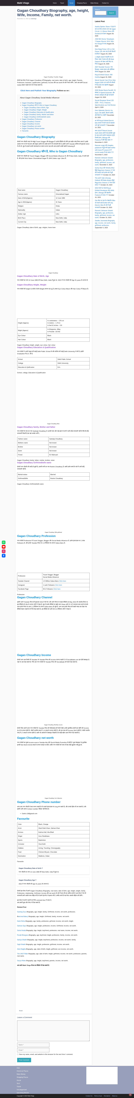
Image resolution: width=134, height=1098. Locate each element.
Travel (62, 3)
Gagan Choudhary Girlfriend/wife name (37, 117)
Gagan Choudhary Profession (32, 119)
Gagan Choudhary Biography (32, 103)
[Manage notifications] (130, 1094)
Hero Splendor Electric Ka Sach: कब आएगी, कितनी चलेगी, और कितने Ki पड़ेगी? (104, 113)
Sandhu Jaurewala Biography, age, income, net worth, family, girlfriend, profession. (105, 223)
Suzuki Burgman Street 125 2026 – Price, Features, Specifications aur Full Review (105, 103)
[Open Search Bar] (113, 3)
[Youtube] (3, 547)
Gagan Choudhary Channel (31, 121)
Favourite (25, 131)
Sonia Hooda (21, 930)
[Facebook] (3, 555)
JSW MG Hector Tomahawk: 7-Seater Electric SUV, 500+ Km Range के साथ (104, 41)
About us (114, 1096)
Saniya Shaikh (22, 940)
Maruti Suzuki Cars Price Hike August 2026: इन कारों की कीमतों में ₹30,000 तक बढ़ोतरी (105, 82)
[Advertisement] (53, 174)
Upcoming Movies (23, 1093)
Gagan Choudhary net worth (31, 126)
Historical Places (22, 1071)
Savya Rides (21, 961)
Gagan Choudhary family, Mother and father (39, 114)
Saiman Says (22, 926)
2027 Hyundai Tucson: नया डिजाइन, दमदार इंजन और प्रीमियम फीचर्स (104, 69)
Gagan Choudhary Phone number (33, 128)
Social (71, 3)
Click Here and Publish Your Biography (38, 90)
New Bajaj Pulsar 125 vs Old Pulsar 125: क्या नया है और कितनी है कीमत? (105, 51)
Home (55, 3)
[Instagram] (3, 551)
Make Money (94, 3)
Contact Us (105, 3)
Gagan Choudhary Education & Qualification (39, 112)
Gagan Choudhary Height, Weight (35, 110)
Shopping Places (82, 3)
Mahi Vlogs (23, 3)
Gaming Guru (21, 912)
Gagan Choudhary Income (31, 124)
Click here (62, 581)
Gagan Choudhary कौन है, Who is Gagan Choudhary (39, 105)
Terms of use (98, 1096)
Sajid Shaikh (21, 944)
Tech (18, 1083)
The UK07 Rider (22, 954)
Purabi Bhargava (22, 935)
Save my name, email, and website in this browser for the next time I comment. (46, 1054)
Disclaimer (107, 1096)
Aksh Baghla (21, 949)
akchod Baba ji (23, 916)
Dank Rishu (21, 921)
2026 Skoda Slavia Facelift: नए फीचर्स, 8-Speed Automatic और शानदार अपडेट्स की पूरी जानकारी (105, 92)
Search (97, 9)
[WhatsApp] (3, 542)
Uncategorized (22, 1090)
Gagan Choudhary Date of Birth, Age (36, 107)
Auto (18, 1068)
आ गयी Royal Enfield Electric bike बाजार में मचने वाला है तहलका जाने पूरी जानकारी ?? (105, 123)
